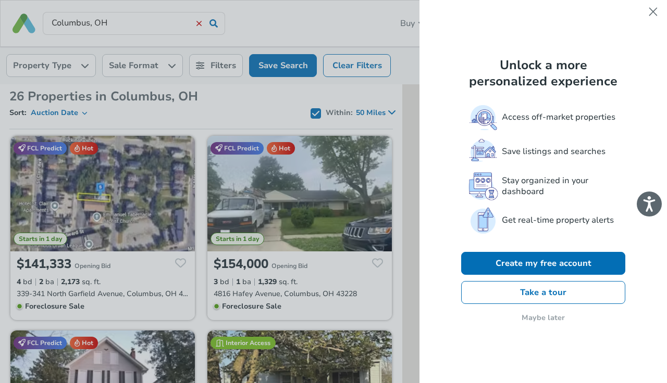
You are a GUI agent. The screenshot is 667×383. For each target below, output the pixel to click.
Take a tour (543, 292)
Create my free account (543, 263)
